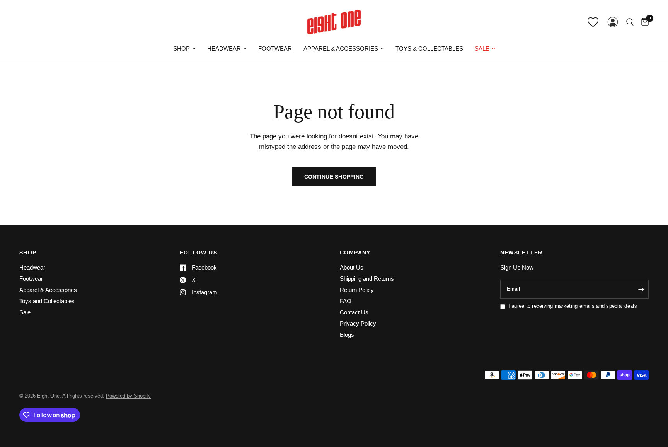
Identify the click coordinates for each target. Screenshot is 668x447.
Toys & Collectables (429, 48)
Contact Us (354, 312)
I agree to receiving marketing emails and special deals (572, 306)
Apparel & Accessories (340, 48)
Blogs (347, 334)
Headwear (224, 48)
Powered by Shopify (128, 396)
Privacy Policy (358, 323)
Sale (482, 48)
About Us (351, 267)
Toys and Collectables (47, 301)
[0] (643, 22)
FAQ (345, 301)
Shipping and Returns (367, 278)
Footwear (275, 48)
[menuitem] (184, 48)
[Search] (629, 22)
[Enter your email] (641, 289)
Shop (181, 48)
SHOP (28, 252)
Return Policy (357, 290)
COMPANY (355, 252)
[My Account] (612, 22)
